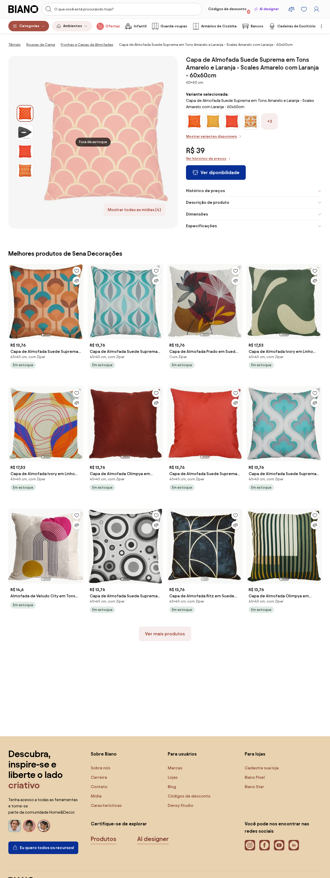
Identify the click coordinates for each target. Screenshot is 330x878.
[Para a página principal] (23, 9)
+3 (269, 121)
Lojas (173, 777)
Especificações (201, 226)
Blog (172, 786)
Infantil (140, 26)
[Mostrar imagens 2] (25, 132)
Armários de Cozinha (219, 26)
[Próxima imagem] (79, 300)
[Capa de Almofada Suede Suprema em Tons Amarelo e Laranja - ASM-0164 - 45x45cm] (194, 127)
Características (106, 805)
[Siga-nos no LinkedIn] (294, 845)
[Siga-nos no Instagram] (250, 845)
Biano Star (254, 786)
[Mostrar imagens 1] (25, 113)
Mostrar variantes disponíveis (211, 136)
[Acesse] (316, 9)
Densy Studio (180, 805)
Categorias (29, 26)
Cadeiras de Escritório (296, 26)
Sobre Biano (104, 753)
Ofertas (112, 26)
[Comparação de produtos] (291, 9)
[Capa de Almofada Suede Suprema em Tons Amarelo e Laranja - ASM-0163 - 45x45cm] (232, 127)
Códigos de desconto (229, 10)
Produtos (103, 839)
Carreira (99, 777)
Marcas (175, 768)
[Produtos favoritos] (304, 9)
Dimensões (197, 214)
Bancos (257, 26)
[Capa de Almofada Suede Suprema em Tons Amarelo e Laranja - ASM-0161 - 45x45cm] (213, 127)
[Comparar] (77, 281)
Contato (99, 786)
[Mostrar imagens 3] (25, 151)
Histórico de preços (205, 190)
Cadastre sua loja (262, 768)
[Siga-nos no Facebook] (264, 845)
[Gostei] (77, 271)
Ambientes (72, 26)
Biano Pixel (255, 777)
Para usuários (182, 753)
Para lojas (255, 753)
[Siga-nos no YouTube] (279, 845)
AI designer (269, 9)
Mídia (96, 796)
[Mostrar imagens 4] (25, 170)
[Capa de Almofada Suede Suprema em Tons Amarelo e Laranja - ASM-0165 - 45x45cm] (250, 127)
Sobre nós (100, 768)
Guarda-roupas (173, 26)
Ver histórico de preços (206, 159)
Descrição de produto (207, 202)
